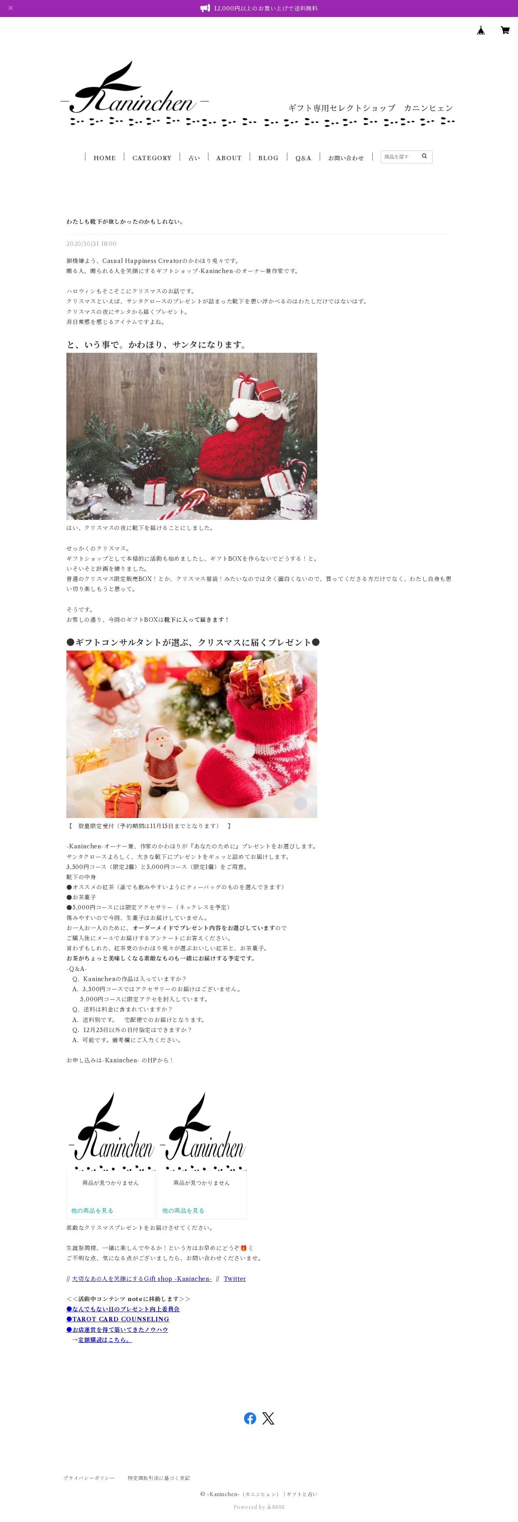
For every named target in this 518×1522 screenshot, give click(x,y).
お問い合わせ (346, 158)
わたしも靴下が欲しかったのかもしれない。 (126, 221)
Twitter (235, 1278)
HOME (104, 158)
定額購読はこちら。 (105, 1340)
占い (194, 158)
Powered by (250, 1507)
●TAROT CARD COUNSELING (118, 1319)
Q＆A (303, 158)
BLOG (268, 158)
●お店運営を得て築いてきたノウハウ (117, 1329)
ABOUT (229, 158)
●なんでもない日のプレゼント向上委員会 (123, 1309)
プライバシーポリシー (89, 1478)
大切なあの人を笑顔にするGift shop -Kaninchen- (142, 1278)
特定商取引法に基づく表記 (159, 1478)
